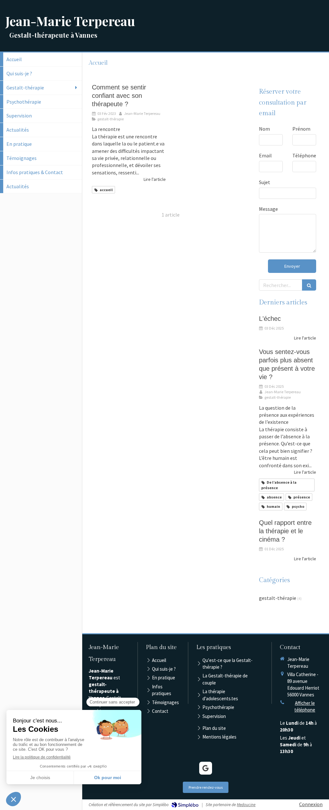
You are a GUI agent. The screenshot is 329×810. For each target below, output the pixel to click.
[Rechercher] (309, 285)
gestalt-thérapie (277, 598)
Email (265, 155)
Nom (264, 129)
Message (268, 209)
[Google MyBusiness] (205, 768)
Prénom (301, 129)
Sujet (264, 182)
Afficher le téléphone (304, 706)
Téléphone (304, 155)
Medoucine (246, 804)
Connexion (311, 804)
